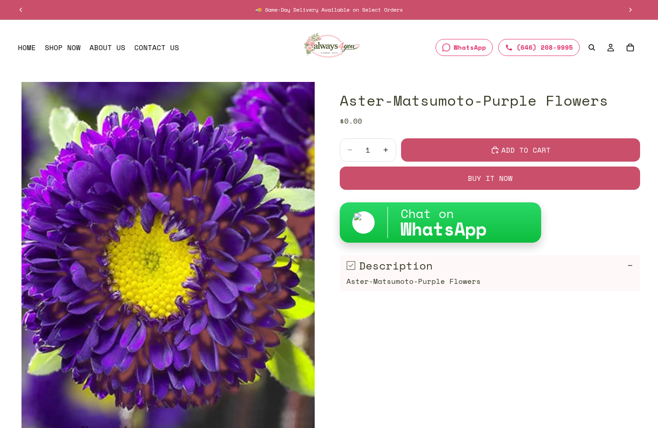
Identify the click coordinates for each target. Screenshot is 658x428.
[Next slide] (630, 10)
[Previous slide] (21, 10)
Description (396, 265)
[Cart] (630, 47)
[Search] (592, 47)
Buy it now (490, 178)
